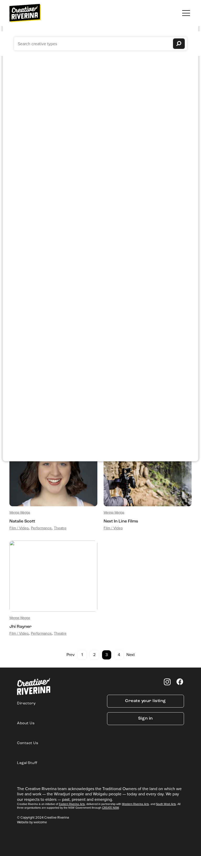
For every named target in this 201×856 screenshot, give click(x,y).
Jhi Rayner (20, 627)
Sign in (145, 718)
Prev (70, 654)
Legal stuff (27, 763)
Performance (41, 528)
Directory (26, 703)
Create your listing (145, 701)
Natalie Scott (22, 521)
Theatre (60, 528)
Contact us (27, 743)
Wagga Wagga (19, 512)
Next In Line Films (121, 521)
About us (26, 723)
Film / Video (19, 528)
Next (130, 654)
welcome (40, 822)
